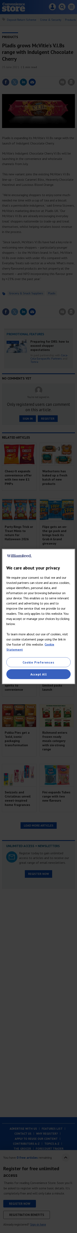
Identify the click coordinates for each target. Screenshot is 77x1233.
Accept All (38, 674)
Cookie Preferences (38, 662)
